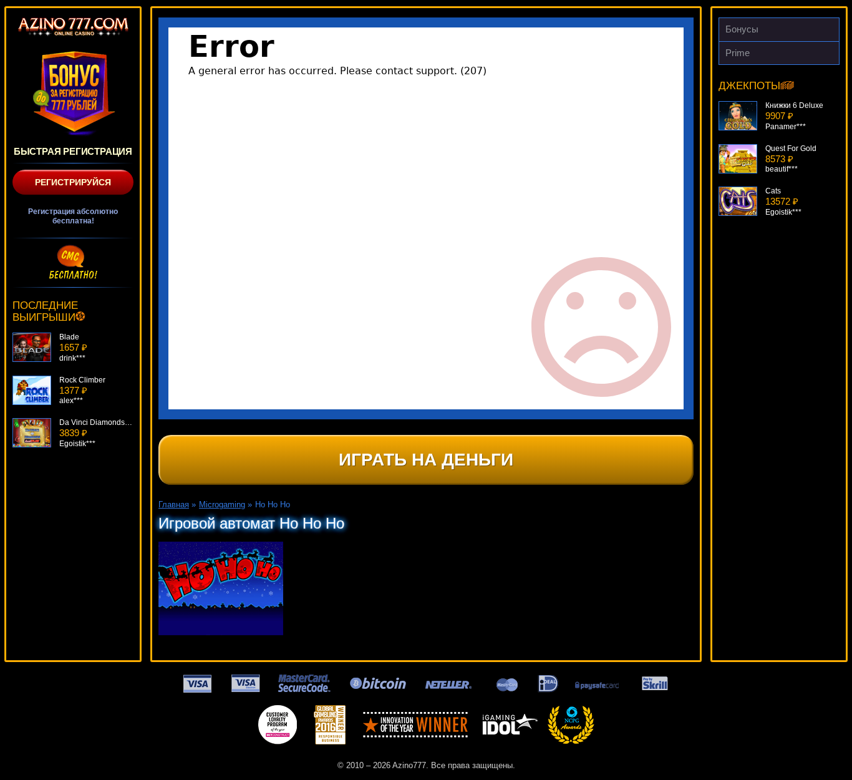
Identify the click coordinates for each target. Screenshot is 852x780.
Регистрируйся (73, 182)
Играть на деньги (426, 459)
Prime (737, 52)
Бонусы (741, 29)
